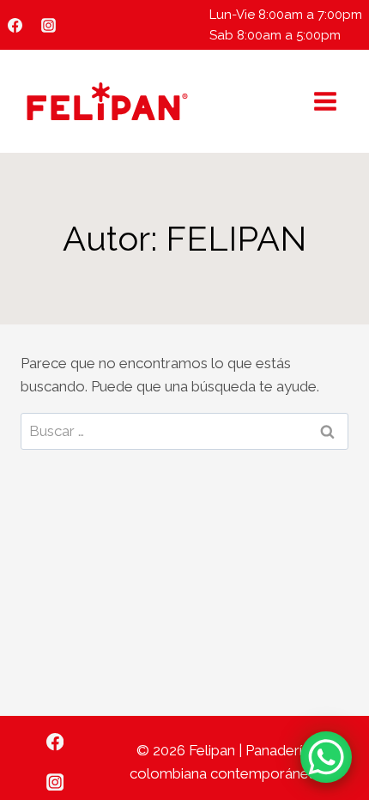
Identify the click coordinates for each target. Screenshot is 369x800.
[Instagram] (48, 24)
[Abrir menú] (324, 100)
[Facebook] (14, 24)
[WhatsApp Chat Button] (326, 757)
